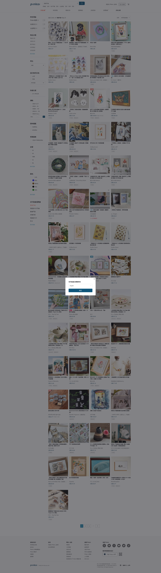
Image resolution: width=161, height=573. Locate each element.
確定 (80, 290)
